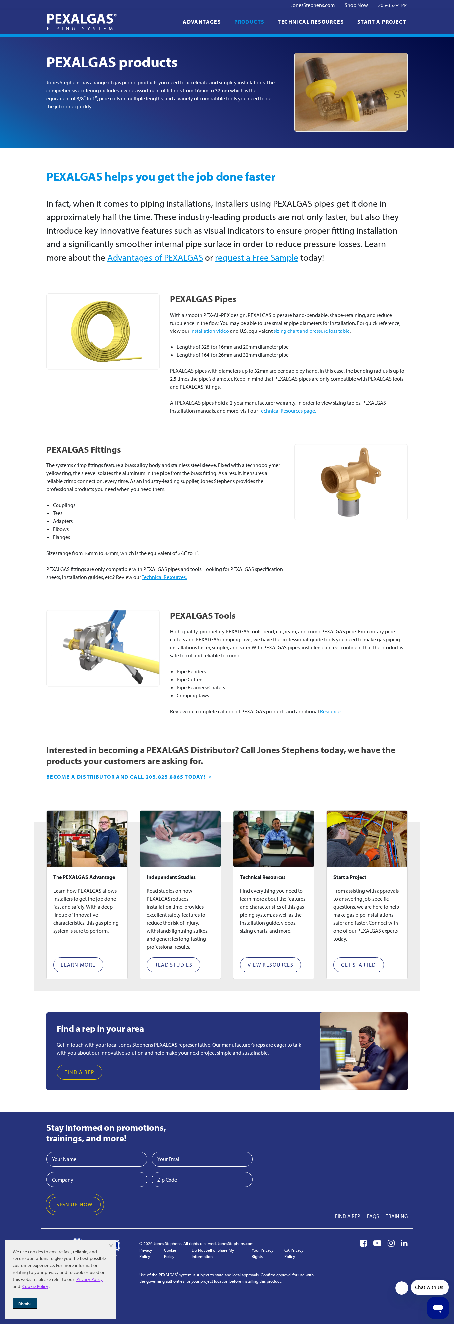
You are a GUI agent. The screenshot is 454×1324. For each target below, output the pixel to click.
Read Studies (173, 964)
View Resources (270, 964)
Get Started (358, 964)
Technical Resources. (164, 577)
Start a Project (381, 21)
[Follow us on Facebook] (363, 1243)
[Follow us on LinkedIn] (404, 1243)
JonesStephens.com (313, 5)
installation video (209, 331)
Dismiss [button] (24, 1303)
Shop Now (356, 5)
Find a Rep (79, 1072)
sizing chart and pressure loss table (312, 331)
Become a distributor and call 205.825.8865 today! (126, 776)
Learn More (78, 964)
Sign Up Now (75, 1204)
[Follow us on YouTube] (377, 1243)
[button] (111, 1246)
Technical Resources (311, 21)
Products (249, 21)
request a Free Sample (256, 257)
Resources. (331, 711)
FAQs (373, 1216)
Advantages (202, 21)
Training (397, 1216)
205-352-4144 (393, 5)
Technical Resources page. (287, 410)
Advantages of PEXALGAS (155, 257)
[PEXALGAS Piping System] (82, 22)
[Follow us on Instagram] (391, 1243)
